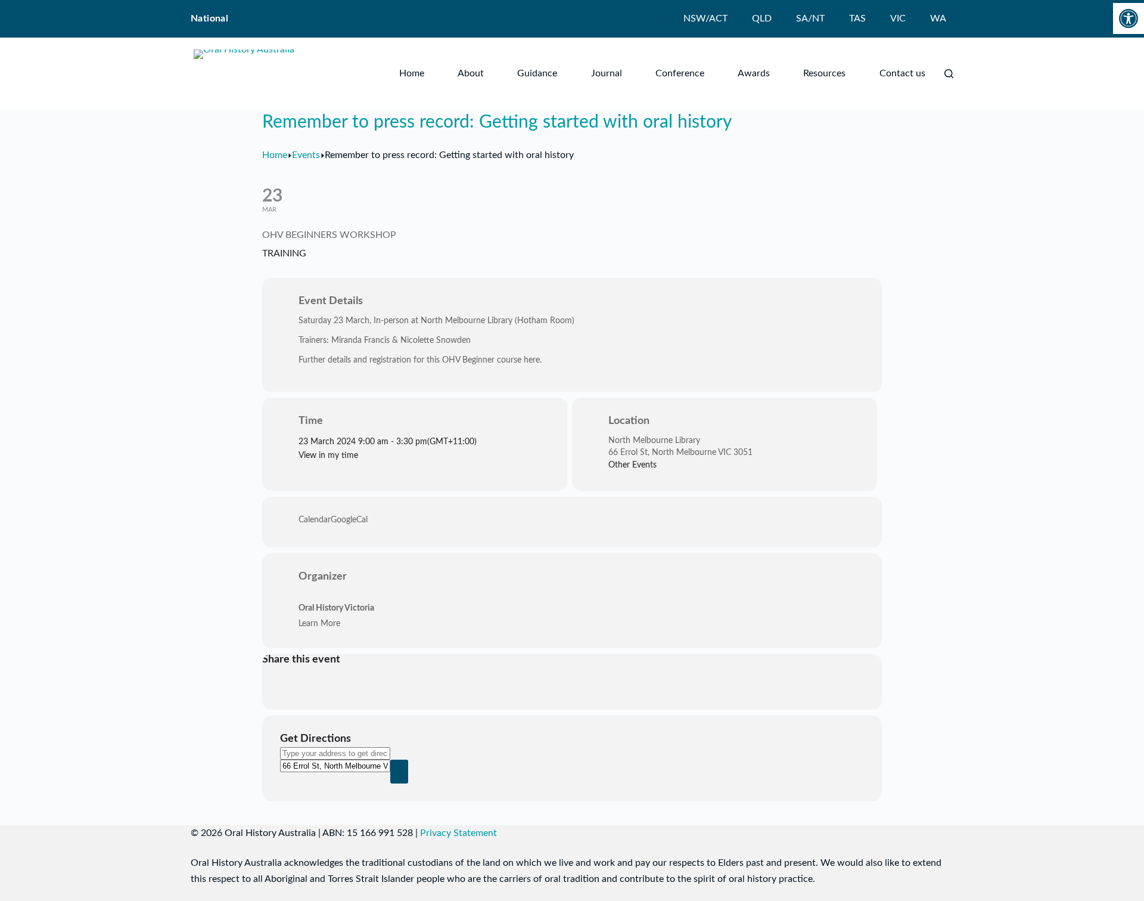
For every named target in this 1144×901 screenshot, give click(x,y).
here (532, 360)
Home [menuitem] (411, 73)
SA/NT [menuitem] (810, 18)
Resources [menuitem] (824, 73)
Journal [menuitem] (606, 73)
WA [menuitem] (938, 18)
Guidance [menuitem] (537, 73)
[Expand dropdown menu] (481, 73)
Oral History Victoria (336, 608)
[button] (1128, 18)
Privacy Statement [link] (458, 833)
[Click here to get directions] (399, 772)
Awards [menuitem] (754, 73)
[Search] (948, 73)
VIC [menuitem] (898, 18)
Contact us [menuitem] (902, 73)
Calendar (315, 520)
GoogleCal (349, 520)
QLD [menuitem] (762, 18)
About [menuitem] (471, 73)
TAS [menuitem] (857, 18)
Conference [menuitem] (679, 73)
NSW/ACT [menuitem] (705, 18)
